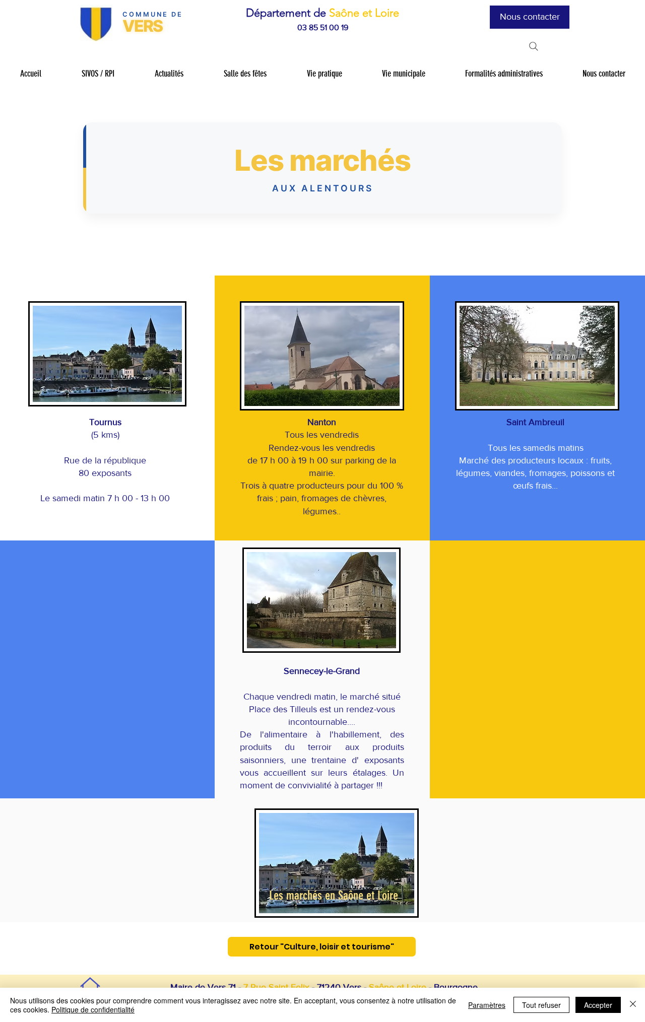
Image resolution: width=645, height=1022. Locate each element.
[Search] (533, 46)
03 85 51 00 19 (322, 27)
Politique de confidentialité (93, 1009)
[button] (97, 74)
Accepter (598, 1005)
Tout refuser (541, 1005)
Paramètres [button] (486, 1005)
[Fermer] (633, 1005)
